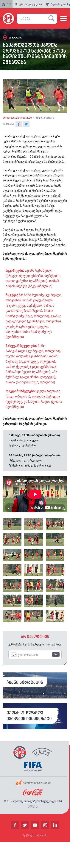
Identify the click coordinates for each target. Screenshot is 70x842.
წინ (56, 654)
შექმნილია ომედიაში (35, 835)
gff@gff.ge (33, 806)
